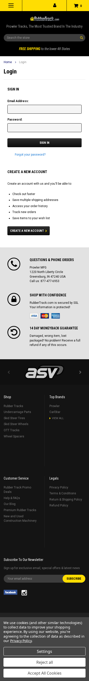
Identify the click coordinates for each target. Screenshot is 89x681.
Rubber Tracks (13, 406)
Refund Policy (58, 505)
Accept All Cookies (45, 673)
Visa (34, 316)
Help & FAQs (12, 498)
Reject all (44, 662)
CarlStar (54, 412)
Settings (44, 651)
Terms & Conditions (62, 493)
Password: (14, 119)
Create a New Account (27, 231)
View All (58, 418)
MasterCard (45, 316)
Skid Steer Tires (14, 418)
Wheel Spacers (14, 436)
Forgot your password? (30, 154)
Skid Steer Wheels (16, 424)
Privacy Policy (58, 487)
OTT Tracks (12, 430)
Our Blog (10, 504)
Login (22, 62)
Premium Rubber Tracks (20, 510)
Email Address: (18, 101)
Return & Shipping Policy (65, 499)
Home (8, 62)
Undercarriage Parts (17, 412)
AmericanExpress (55, 316)
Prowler (54, 406)
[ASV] (44, 372)
